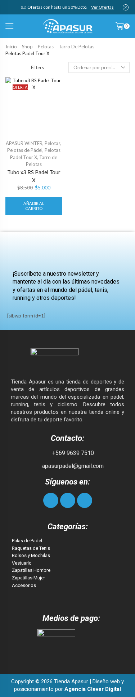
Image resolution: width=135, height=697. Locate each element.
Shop (27, 46)
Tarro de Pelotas (76, 46)
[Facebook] (50, 500)
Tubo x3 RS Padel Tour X (33, 176)
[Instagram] (67, 500)
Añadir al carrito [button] (33, 205)
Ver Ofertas (102, 7)
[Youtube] (84, 500)
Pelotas (46, 46)
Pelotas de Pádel (24, 150)
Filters (37, 67)
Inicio (11, 46)
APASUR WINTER (24, 143)
